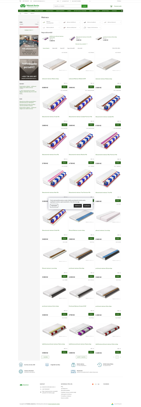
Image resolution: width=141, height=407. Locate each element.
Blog (58, 1)
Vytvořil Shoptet (118, 404)
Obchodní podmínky (76, 1)
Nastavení (54, 206)
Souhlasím (87, 206)
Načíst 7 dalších (81, 357)
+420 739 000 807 (46, 389)
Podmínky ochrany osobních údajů (68, 392)
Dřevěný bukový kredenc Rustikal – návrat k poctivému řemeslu (28, 105)
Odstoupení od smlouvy (66, 394)
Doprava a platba (64, 398)
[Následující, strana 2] (117, 357)
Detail (64, 86)
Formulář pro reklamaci (66, 396)
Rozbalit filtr (28, 30)
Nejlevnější (54, 48)
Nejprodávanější (71, 48)
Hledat (84, 6)
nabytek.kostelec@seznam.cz (49, 387)
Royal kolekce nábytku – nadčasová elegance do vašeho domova (28, 87)
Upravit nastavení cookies (54, 404)
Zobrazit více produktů (80, 44)
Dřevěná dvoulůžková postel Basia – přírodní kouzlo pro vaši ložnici (28, 102)
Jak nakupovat (65, 1)
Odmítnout (78, 206)
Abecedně (80, 48)
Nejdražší (62, 48)
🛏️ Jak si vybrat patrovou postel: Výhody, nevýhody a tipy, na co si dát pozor (28, 91)
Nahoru (46, 357)
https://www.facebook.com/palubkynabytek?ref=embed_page (50, 392)
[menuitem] (22, 11)
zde (78, 202)
